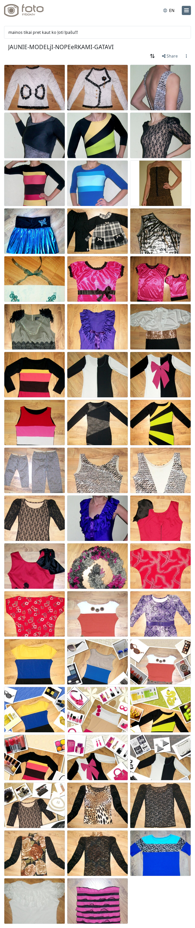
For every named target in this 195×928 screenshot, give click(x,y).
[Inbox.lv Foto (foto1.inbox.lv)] (26, 10)
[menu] (186, 10)
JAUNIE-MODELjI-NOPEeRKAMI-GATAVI (61, 47)
